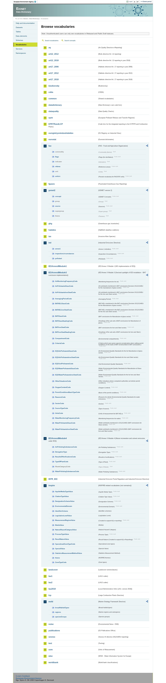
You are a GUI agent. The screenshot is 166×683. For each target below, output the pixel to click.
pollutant (58, 258)
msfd (50, 602)
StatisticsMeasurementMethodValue (68, 553)
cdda (50, 92)
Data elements (21, 36)
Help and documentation (25, 23)
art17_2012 (53, 73)
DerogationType (61, 452)
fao (49, 146)
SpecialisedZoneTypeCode (65, 544)
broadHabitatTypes (62, 608)
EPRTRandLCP (55, 124)
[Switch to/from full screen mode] (138, 1)
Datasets (19, 27)
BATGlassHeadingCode (64, 321)
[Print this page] (135, 1)
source (57, 206)
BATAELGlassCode (62, 303)
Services (19, 49)
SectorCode (59, 403)
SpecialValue (60, 549)
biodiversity (53, 86)
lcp (49, 595)
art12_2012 (53, 54)
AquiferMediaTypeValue (64, 491)
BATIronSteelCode (62, 327)
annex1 (58, 249)
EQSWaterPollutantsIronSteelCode (68, 375)
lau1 (50, 576)
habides (52, 230)
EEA (26, 1)
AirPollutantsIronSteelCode (65, 292)
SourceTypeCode (61, 408)
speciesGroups (60, 617)
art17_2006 (53, 67)
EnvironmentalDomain (63, 506)
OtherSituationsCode (63, 381)
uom (50, 650)
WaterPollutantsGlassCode (65, 423)
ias (49, 236)
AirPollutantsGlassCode (64, 286)
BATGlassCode (60, 316)
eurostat (52, 139)
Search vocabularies (51, 40)
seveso (51, 637)
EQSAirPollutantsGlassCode (66, 351)
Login (130, 1)
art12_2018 (53, 60)
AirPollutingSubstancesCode (66, 447)
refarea (57, 166)
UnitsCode (59, 413)
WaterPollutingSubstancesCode (67, 471)
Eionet (25, 18)
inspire (51, 485)
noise (51, 624)
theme (57, 558)
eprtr (50, 118)
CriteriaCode (60, 343)
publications (54, 631)
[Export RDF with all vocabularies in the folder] (147, 146)
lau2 (50, 582)
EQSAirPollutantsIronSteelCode (67, 357)
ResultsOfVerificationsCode (65, 457)
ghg (50, 224)
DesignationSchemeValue (64, 501)
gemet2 (51, 190)
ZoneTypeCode (60, 562)
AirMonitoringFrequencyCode (66, 281)
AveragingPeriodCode (63, 299)
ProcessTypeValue (62, 534)
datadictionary (55, 105)
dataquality (53, 111)
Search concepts (69, 40)
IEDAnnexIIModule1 (57, 266)
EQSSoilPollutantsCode (64, 364)
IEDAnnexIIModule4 (57, 438)
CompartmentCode (62, 338)
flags (57, 157)
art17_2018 (53, 79)
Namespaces (21, 53)
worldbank (53, 662)
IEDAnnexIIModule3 (57, 273)
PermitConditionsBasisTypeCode (67, 392)
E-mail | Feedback (23, 676)
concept (58, 196)
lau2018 (52, 589)
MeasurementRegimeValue (65, 520)
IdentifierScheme (61, 511)
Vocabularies (21, 45)
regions (58, 612)
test (50, 643)
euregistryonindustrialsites (60, 133)
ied (49, 243)
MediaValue (59, 525)
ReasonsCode (60, 397)
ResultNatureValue (62, 539)
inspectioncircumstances (64, 254)
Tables (18, 32)
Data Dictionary (34, 18)
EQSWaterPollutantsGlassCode (67, 368)
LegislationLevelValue (63, 516)
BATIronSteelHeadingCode (65, 332)
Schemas (19, 40)
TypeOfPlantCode (61, 462)
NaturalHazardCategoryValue (66, 530)
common (52, 99)
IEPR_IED (52, 479)
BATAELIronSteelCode (63, 310)
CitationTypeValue (62, 496)
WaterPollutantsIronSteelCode (66, 429)
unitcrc (57, 176)
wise (50, 656)
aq (49, 48)
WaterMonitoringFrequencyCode (67, 418)
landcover (53, 570)
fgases (51, 184)
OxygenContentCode (63, 387)
